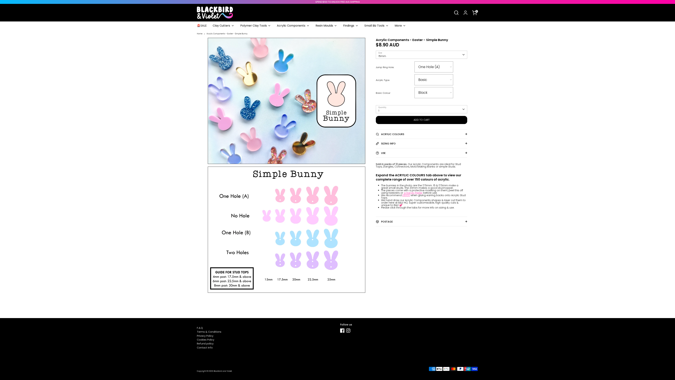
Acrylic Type (383, 80)
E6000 (406, 195)
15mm (382, 56)
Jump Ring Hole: (385, 67)
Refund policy (205, 343)
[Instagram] (348, 330)
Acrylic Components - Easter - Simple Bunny (227, 34)
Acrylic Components (291, 26)
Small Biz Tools (374, 26)
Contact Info (205, 347)
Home (199, 34)
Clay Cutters (222, 26)
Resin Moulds (325, 26)
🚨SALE (202, 26)
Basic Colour (383, 93)
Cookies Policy (205, 339)
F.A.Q (200, 328)
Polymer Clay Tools (254, 26)
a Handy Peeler (413, 193)
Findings (349, 26)
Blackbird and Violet (223, 371)
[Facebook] (342, 330)
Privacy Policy (205, 336)
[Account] (465, 12)
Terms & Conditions (209, 332)
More (399, 26)
